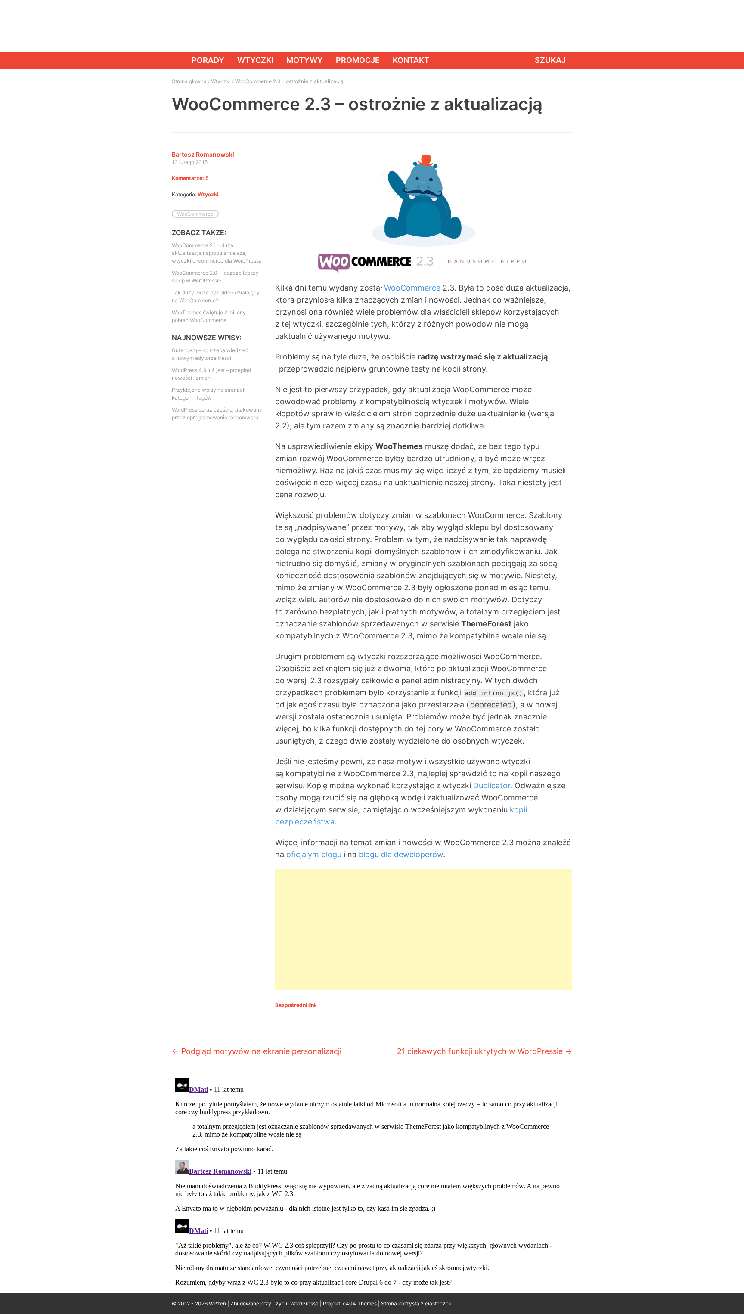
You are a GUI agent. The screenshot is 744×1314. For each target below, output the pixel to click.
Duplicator (491, 785)
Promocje (358, 60)
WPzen (198, 25)
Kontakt (411, 60)
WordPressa (304, 1303)
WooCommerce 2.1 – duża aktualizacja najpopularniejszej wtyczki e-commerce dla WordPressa (217, 253)
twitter (544, 25)
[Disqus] (372, 1182)
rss (563, 25)
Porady (208, 60)
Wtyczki (255, 60)
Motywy (304, 60)
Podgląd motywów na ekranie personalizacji (256, 1051)
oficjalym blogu (313, 854)
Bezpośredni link (296, 1005)
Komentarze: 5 (190, 178)
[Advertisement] (423, 929)
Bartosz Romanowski (203, 154)
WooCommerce (412, 287)
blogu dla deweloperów (401, 854)
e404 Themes (360, 1303)
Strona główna (175, 60)
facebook (524, 25)
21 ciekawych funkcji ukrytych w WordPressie (484, 1051)
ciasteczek (438, 1303)
